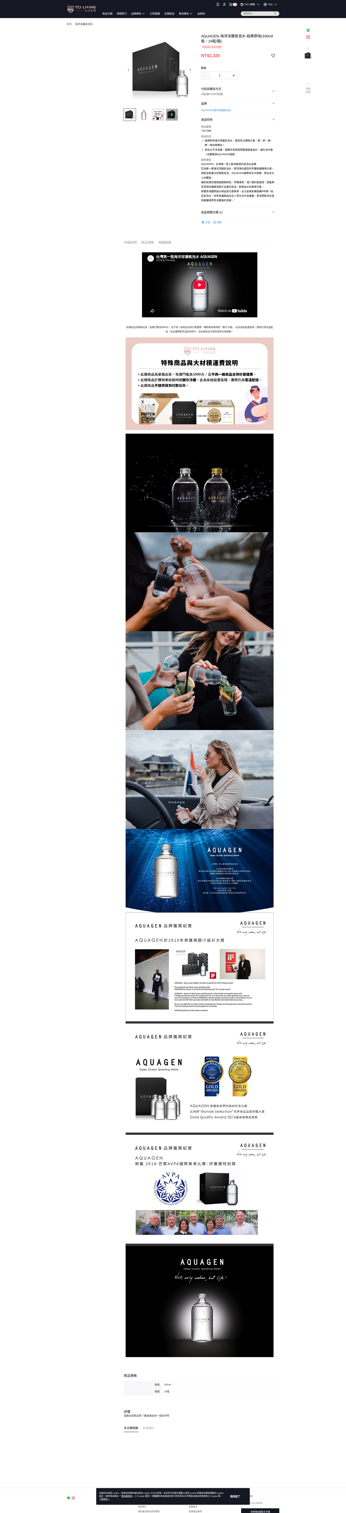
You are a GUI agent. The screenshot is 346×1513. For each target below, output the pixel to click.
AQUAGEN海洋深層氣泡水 (216, 110)
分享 (207, 222)
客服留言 (193, 1507)
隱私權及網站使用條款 (149, 1511)
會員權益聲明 (195, 1511)
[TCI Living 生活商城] (81, 9)
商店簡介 (142, 1507)
